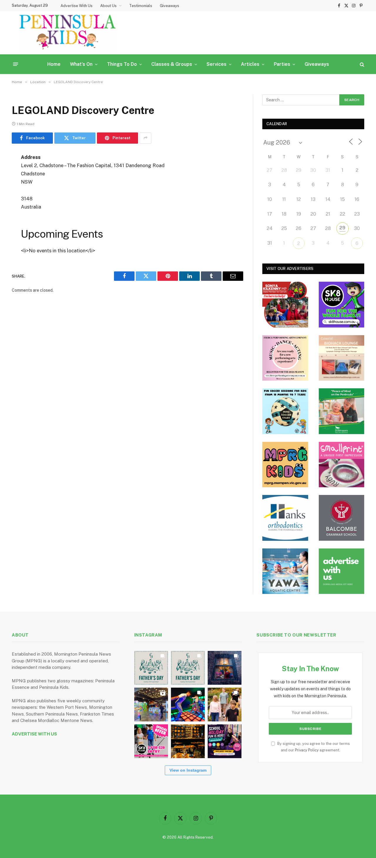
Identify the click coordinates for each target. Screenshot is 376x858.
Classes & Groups (171, 64)
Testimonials (140, 6)
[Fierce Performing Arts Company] (285, 358)
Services (216, 64)
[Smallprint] (342, 465)
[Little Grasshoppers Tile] (342, 411)
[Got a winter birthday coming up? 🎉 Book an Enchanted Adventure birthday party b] (224, 704)
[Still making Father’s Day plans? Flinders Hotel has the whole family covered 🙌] (151, 668)
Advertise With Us (77, 6)
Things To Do (122, 64)
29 (342, 228)
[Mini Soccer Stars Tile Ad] (285, 411)
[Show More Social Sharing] (145, 138)
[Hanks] (285, 518)
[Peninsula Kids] (67, 32)
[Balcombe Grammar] (342, 518)
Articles (250, 64)
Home (54, 64)
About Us (108, 6)
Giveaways (169, 6)
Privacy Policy (307, 750)
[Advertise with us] (342, 571)
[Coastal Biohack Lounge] (342, 358)
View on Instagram (188, 770)
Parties (282, 64)
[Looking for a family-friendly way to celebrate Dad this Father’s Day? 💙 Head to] (188, 668)
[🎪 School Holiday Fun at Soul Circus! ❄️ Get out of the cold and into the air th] (224, 741)
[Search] (361, 64)
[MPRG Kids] (285, 465)
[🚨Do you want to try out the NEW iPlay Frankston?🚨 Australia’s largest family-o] (188, 704)
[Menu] (15, 64)
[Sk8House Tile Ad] (342, 305)
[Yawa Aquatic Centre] (285, 571)
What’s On (81, 64)
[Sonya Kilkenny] (285, 305)
